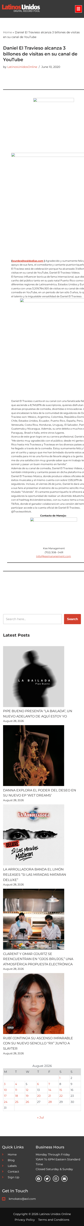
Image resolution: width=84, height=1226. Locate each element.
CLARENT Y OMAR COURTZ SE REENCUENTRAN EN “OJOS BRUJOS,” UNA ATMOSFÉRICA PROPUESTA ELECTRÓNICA (38, 959)
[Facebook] (39, 1179)
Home (7, 32)
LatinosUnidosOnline (22, 66)
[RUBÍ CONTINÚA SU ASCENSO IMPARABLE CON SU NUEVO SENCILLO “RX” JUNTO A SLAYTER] (33, 1004)
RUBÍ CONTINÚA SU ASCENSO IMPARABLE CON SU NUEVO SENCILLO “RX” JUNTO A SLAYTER (38, 1043)
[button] (78, 9)
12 (27, 1089)
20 (39, 1095)
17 (5, 1095)
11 (16, 1089)
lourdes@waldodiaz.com (27, 260)
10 (5, 1089)
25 (16, 1101)
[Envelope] (64, 1179)
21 (49, 1095)
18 (16, 1095)
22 (61, 1095)
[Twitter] (47, 1179)
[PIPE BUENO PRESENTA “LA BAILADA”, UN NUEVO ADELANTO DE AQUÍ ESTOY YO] (33, 677)
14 (49, 1089)
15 (60, 1089)
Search (72, 619)
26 (27, 1101)
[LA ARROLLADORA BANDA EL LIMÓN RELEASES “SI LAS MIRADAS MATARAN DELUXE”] (33, 835)
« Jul (40, 1117)
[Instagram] (56, 1179)
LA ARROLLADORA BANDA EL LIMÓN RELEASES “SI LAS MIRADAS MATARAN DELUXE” (34, 874)
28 (50, 1101)
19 (27, 1095)
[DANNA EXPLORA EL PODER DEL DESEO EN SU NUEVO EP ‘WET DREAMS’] (33, 756)
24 (5, 1101)
